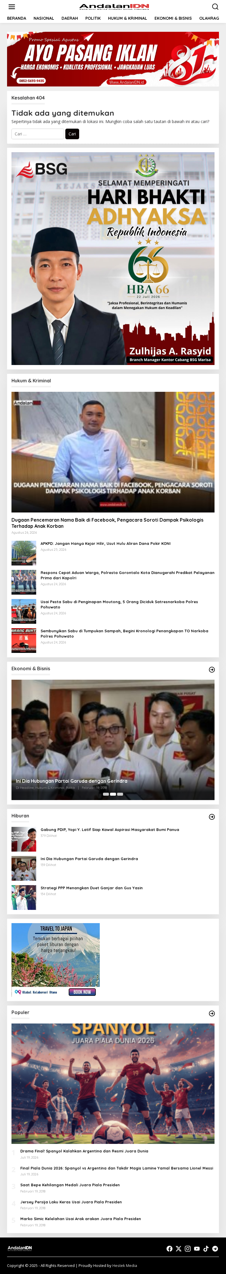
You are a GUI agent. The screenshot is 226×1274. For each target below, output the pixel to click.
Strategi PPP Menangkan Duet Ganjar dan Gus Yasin (75, 781)
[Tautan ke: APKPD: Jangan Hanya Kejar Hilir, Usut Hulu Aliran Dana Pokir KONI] (23, 552)
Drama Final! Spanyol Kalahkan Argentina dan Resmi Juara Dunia (84, 1151)
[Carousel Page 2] (113, 794)
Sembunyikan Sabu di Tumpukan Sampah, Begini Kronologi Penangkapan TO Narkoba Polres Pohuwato (124, 633)
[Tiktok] (206, 1249)
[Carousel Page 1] (106, 794)
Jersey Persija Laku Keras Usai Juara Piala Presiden (71, 1202)
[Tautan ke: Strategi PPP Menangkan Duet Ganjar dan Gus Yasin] (113, 740)
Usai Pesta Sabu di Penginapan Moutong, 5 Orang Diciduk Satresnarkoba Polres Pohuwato (119, 604)
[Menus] (11, 7)
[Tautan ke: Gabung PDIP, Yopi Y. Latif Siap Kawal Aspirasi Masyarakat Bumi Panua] (23, 839)
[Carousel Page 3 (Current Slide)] (120, 794)
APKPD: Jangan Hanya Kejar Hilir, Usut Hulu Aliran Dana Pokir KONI (106, 543)
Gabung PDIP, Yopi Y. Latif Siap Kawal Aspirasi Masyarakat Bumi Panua (110, 829)
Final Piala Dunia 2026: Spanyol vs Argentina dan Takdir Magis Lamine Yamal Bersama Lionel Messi (116, 1168)
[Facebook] (169, 1249)
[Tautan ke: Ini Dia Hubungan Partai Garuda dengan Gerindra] (23, 868)
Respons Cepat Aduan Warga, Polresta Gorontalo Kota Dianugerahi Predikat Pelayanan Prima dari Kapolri (128, 575)
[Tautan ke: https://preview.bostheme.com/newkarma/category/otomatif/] (211, 816)
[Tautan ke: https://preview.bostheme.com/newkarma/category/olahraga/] (211, 1013)
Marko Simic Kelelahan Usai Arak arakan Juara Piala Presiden (80, 1218)
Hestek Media (124, 1265)
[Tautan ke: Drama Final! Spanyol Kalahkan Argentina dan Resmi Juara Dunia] (113, 1083)
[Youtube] (197, 1249)
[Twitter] (178, 1249)
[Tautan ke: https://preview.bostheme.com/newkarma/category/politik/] (211, 669)
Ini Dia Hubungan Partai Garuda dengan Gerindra (89, 858)
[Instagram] (188, 1249)
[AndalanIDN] (114, 6)
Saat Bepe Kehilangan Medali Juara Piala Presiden (70, 1184)
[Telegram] (215, 1249)
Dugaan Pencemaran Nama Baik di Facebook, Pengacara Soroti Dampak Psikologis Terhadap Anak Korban (107, 523)
